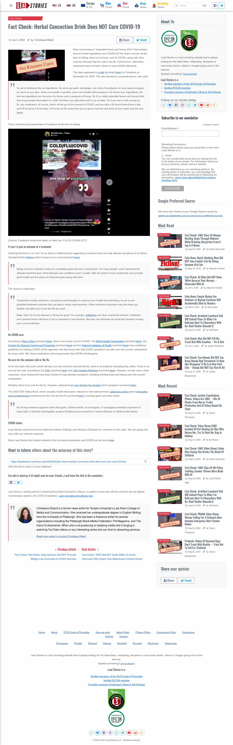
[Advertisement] (79, 591)
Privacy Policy (143, 632)
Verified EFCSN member (177, 88)
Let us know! (190, 73)
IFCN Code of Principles (77, 632)
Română (122, 643)
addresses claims (119, 391)
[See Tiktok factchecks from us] (163, 105)
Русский (137, 643)
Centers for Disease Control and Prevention (31, 345)
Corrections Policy (166, 632)
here (117, 72)
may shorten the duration (87, 385)
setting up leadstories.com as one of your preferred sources (190, 215)
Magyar (107, 643)
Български (62, 643)
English (78, 643)
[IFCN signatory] (116, 699)
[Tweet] (222, 5)
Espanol (92, 643)
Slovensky (153, 643)
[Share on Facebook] (11, 482)
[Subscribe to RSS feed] (214, 105)
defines (30, 257)
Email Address (170, 128)
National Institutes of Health (97, 345)
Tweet (143, 40)
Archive (109, 636)
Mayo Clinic (28, 341)
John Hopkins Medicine (85, 370)
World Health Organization (110, 341)
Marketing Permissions (174, 144)
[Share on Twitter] (19, 482)
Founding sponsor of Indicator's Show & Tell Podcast (192, 92)
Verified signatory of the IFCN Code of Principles (190, 83)
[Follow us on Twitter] (195, 105)
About (54, 632)
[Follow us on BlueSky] (170, 105)
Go (204, 5)
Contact (123, 636)
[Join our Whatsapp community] (189, 105)
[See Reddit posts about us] (207, 105)
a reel (101, 72)
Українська (171, 643)
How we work (103, 632)
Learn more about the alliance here (76, 496)
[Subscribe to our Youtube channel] (201, 105)
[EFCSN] (116, 718)
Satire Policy (122, 632)
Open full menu (11, 5)
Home (42, 632)
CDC (47, 370)
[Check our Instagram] (182, 105)
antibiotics (91, 315)
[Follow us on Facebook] (176, 105)
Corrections (188, 632)
